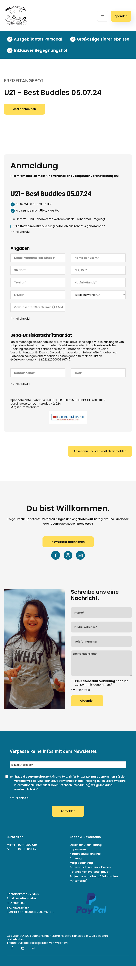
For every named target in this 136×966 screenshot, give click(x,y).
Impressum (78, 849)
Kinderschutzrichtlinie (85, 854)
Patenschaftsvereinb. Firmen (90, 867)
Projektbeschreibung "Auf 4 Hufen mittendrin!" (94, 878)
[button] (102, 16)
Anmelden (68, 811)
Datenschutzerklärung (86, 845)
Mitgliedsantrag (81, 863)
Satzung (76, 858)
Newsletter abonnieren (68, 542)
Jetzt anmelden (24, 109)
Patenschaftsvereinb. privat (90, 872)
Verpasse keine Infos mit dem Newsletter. (53, 751)
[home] (15, 15)
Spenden (121, 16)
